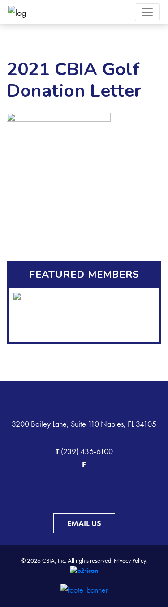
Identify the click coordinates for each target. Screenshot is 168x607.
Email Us (84, 523)
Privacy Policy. (130, 560)
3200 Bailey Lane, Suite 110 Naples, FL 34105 (84, 424)
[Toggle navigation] (147, 12)
